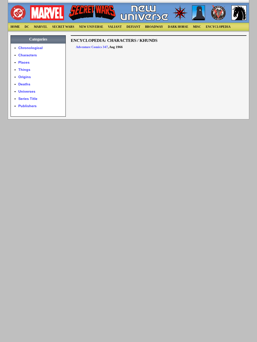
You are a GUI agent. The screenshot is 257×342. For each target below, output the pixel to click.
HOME (15, 27)
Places (24, 62)
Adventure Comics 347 (92, 47)
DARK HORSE (178, 27)
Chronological (30, 48)
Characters (27, 55)
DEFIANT (133, 27)
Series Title (27, 99)
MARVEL (40, 27)
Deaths (24, 84)
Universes (26, 91)
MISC (197, 27)
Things (24, 70)
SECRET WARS (63, 27)
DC (27, 27)
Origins (24, 77)
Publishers (27, 106)
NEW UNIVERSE (91, 27)
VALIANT (115, 27)
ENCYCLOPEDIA (218, 27)
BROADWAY (154, 27)
